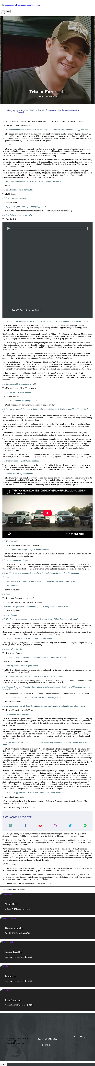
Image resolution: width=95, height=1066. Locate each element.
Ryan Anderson (13, 1000)
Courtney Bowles (14, 928)
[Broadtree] (5, 966)
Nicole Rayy (11, 904)
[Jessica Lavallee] (7, 942)
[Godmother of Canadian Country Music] (21, 5)
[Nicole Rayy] (6, 894)
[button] (1, 1062)
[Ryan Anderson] (7, 990)
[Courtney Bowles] (8, 918)
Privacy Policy (78, 1036)
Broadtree (10, 976)
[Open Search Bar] (3, 14)
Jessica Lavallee (13, 952)
